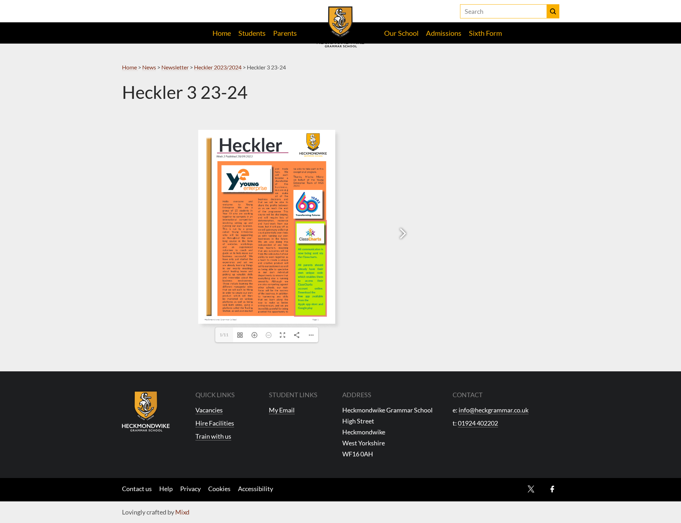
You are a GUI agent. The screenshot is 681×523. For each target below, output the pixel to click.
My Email (282, 410)
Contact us (137, 489)
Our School (401, 33)
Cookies (219, 489)
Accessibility (255, 489)
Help (166, 489)
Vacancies (209, 410)
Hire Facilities (214, 423)
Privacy (190, 489)
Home (221, 33)
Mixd (182, 512)
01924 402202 (478, 423)
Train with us (213, 436)
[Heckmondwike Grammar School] (341, 26)
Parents (285, 33)
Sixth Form (485, 33)
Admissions (443, 33)
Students (252, 33)
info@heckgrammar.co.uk (493, 410)
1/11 (224, 334)
